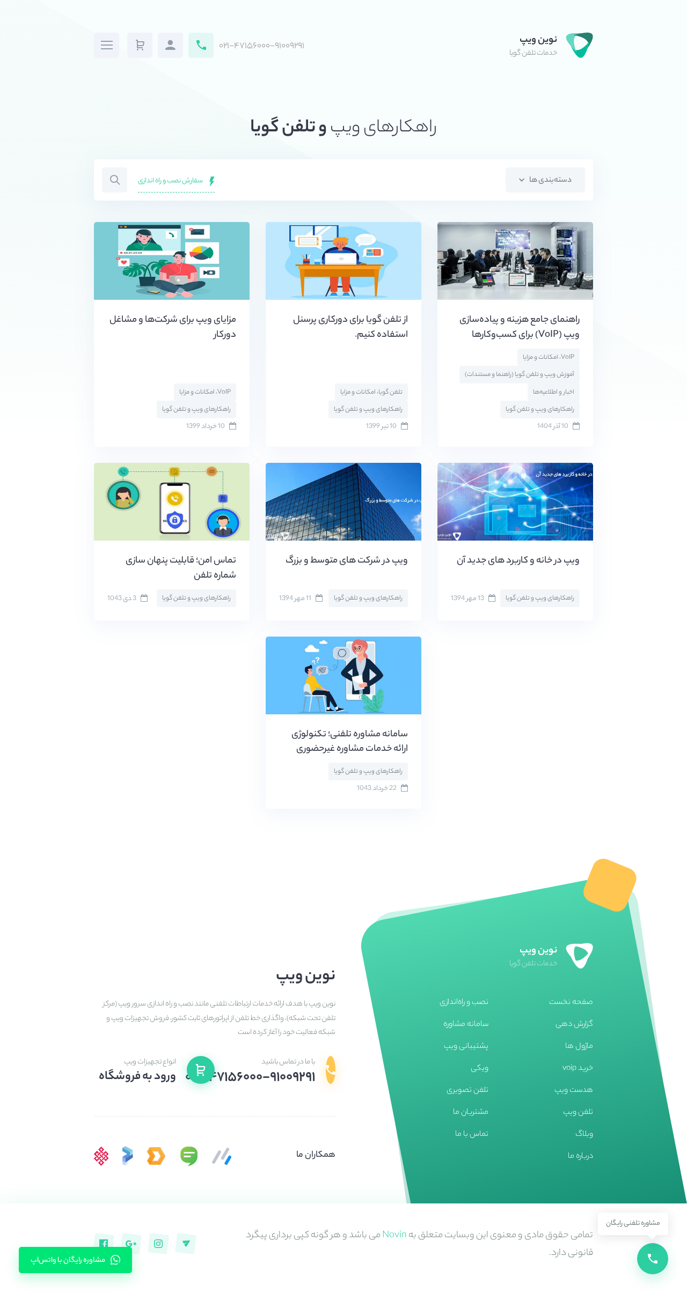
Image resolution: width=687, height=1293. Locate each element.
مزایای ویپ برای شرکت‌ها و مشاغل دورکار (172, 328)
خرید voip (577, 1068)
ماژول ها (579, 1046)
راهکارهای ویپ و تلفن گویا (540, 409)
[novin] (101, 1156)
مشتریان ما (470, 1112)
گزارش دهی (574, 1024)
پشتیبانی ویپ (466, 1046)
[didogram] (156, 1156)
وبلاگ (584, 1134)
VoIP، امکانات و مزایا (548, 357)
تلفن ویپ (578, 1112)
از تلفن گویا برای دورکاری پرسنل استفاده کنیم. (350, 328)
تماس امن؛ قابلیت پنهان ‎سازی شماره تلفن (181, 568)
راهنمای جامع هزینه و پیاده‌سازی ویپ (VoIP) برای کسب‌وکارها (519, 328)
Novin (394, 1235)
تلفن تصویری (467, 1090)
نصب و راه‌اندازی (464, 1002)
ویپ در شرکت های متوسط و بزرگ (347, 560)
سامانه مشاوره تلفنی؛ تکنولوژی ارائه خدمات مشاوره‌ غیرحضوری (349, 742)
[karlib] (221, 1156)
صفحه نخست (571, 1002)
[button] (139, 45)
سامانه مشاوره (465, 1024)
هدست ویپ (573, 1090)
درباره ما (580, 1156)
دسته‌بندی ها (550, 180)
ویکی (479, 1068)
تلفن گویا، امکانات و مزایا (371, 392)
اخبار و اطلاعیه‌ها (553, 392)
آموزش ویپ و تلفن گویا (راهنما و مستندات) (519, 375)
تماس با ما (471, 1134)
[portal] (127, 1156)
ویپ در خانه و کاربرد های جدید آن (518, 560)
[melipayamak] (189, 1156)
